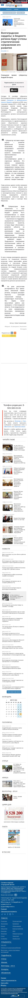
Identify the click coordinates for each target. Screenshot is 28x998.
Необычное (16, 939)
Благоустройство (18, 929)
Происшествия (17, 921)
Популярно (7, 722)
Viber (24, 421)
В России (6, 852)
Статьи (5, 761)
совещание (15, 326)
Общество (4, 929)
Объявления (5, 973)
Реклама (3, 978)
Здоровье (4, 934)
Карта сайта (4, 983)
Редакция (4, 909)
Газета (4, 827)
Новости (8, 9)
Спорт (3, 936)
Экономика (4, 924)
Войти (4, 985)
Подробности (6, 955)
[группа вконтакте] (5, 914)
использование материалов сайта (9, 993)
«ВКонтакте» (8, 427)
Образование (17, 926)
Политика (4, 921)
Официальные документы (9, 911)
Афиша (16, 9)
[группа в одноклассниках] (7, 914)
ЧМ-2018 (3, 945)
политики (23, 326)
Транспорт (16, 936)
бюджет (8, 326)
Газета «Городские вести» (8, 980)
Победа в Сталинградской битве (11, 948)
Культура (3, 931)
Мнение (3, 30)
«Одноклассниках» (19, 427)
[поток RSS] (13, 914)
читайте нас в (9, 335)
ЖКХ (14, 931)
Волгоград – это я (9, 791)
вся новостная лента (14, 692)
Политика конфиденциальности (15, 989)
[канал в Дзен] (10, 914)
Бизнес (3, 926)
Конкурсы (4, 969)
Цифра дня (6, 805)
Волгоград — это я (8, 966)
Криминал (16, 924)
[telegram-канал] (2, 914)
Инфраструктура (18, 934)
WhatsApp (18, 421)
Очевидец (4, 939)
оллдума (24, 329)
